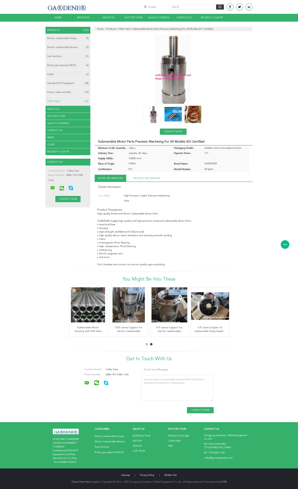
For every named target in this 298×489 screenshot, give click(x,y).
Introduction (141, 436)
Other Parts (68, 101)
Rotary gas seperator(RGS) (68, 65)
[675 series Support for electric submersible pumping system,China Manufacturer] (169, 306)
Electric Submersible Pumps (68, 38)
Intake (68, 74)
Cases (51, 144)
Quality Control (159, 17)
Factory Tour (133, 17)
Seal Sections (68, 56)
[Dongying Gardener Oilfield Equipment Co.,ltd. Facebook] (230, 7)
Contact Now (173, 131)
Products (83, 17)
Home (58, 17)
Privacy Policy (147, 475)
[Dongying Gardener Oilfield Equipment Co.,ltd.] (52, 187)
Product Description (146, 178)
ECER (224, 482)
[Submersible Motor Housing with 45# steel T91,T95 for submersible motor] (88, 306)
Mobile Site (171, 475)
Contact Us (184, 17)
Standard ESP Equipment (68, 83)
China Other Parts (81, 482)
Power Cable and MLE (68, 92)
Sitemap (125, 475)
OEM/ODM (174, 441)
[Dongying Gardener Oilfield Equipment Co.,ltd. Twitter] (239, 7)
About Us (108, 17)
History (137, 441)
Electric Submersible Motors (68, 47)
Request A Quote (212, 17)
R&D (170, 446)
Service (137, 446)
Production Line (178, 436)
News (50, 137)
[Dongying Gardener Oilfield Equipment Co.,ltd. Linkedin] (249, 7)
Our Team (139, 451)
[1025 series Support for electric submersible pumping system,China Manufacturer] (129, 306)
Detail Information (110, 178)
